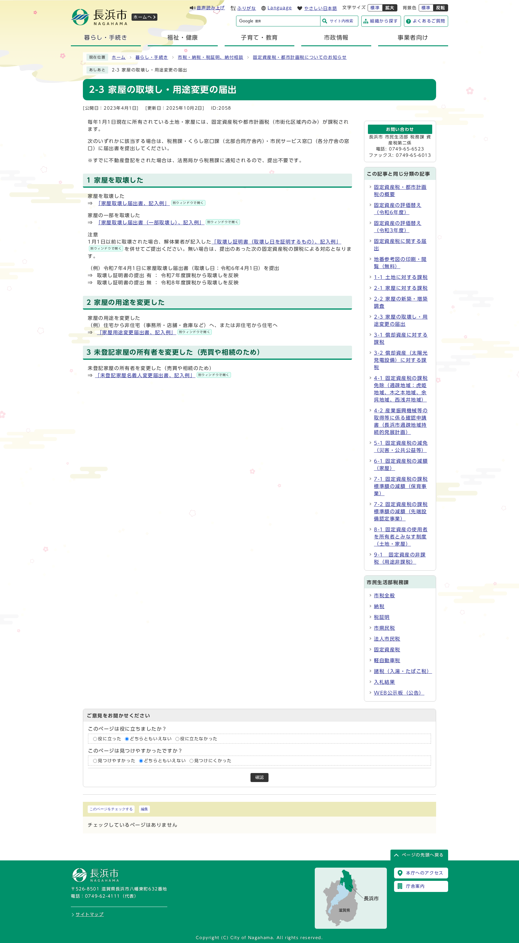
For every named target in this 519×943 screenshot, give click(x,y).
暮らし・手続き (151, 57)
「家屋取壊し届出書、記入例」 (151, 203)
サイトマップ (90, 914)
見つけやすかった (116, 761)
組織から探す (384, 21)
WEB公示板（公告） (399, 692)
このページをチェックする (111, 809)
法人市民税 (387, 638)
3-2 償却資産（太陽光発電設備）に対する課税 (401, 360)
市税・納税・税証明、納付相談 (210, 57)
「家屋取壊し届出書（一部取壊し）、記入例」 (168, 222)
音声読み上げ (211, 8)
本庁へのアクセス (425, 873)
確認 (259, 777)
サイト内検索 (341, 21)
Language (280, 8)
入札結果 (384, 682)
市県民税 (384, 628)
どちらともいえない (151, 739)
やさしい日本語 (320, 8)
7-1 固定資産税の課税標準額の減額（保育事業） (401, 486)
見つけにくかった (213, 761)
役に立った (109, 739)
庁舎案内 (415, 886)
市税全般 (384, 595)
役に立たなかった (199, 739)
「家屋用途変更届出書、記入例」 (153, 332)
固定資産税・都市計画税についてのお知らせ (300, 57)
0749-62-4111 (102, 896)
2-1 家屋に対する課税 (401, 288)
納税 (379, 606)
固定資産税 (387, 649)
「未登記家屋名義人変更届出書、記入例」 (162, 375)
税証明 (382, 617)
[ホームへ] (99, 23)
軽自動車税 (387, 660)
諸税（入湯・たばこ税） (403, 671)
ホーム (119, 57)
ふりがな (246, 8)
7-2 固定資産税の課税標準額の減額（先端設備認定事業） (401, 511)
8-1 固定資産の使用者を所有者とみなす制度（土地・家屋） (401, 536)
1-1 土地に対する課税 (401, 277)
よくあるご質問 (429, 21)
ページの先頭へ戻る (423, 855)
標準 (375, 8)
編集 (144, 809)
